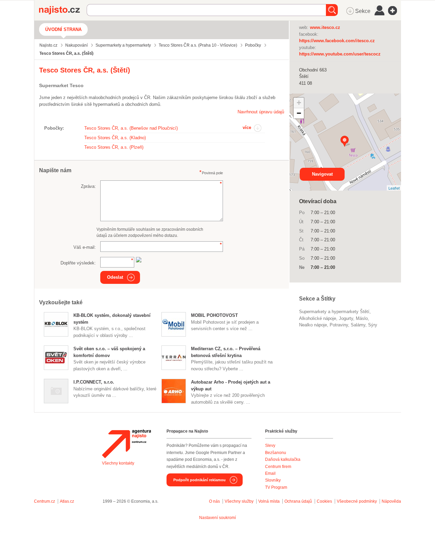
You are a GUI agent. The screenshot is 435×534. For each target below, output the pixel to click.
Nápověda (391, 501)
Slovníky (273, 480)
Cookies (324, 501)
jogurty (346, 318)
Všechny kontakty (118, 463)
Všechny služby (240, 501)
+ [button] (299, 102)
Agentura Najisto (126, 444)
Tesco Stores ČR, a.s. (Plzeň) (113, 147)
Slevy (270, 445)
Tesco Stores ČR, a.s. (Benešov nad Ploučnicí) (131, 128)
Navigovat (322, 174)
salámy (358, 324)
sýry (372, 324)
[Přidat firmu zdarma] (394, 10)
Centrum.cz (44, 501)
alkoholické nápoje (317, 318)
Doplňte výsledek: (78, 262)
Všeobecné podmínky (357, 501)
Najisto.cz (63, 10)
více (247, 127)
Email (270, 473)
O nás (214, 501)
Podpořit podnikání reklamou (199, 480)
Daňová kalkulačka (282, 459)
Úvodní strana (63, 29)
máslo (362, 318)
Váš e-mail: (84, 247)
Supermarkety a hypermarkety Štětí (334, 311)
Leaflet (394, 188)
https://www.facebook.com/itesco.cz (337, 40)
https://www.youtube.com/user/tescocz (340, 53)
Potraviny (339, 324)
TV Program (276, 487)
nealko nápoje (313, 324)
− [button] (299, 113)
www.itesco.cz (325, 27)
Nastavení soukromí (217, 517)
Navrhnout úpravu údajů (261, 111)
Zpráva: (88, 186)
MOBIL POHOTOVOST (214, 315)
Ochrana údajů (298, 501)
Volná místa (269, 501)
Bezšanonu (275, 452)
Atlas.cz (67, 501)
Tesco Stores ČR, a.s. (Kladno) (115, 137)
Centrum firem (278, 466)
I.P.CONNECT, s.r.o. (93, 382)
